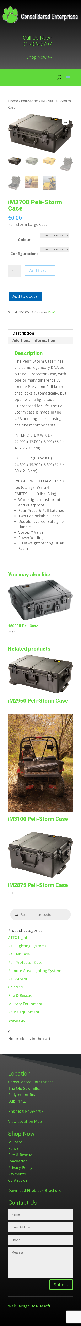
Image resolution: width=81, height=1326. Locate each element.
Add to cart (40, 270)
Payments (17, 1173)
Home (13, 100)
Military (15, 1142)
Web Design (18, 1305)
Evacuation (18, 1020)
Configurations (24, 253)
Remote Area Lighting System (34, 970)
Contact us (17, 1180)
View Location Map (25, 1121)
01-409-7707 (37, 44)
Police (13, 1148)
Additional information (33, 340)
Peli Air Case (19, 954)
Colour (24, 239)
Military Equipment (25, 1003)
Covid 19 (15, 987)
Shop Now (36, 57)
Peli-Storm (29, 100)
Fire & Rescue (20, 995)
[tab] (40, 333)
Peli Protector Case (25, 962)
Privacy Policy (20, 1167)
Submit (61, 1284)
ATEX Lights (18, 937)
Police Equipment (23, 1011)
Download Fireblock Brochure (34, 1190)
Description (23, 333)
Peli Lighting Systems (27, 945)
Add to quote (25, 296)
